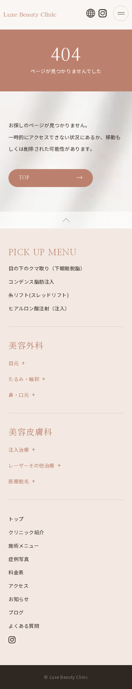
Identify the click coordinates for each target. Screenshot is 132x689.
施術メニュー (23, 545)
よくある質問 (23, 625)
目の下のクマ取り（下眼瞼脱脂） (46, 268)
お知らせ (18, 599)
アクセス (18, 585)
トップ (16, 518)
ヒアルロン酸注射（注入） (39, 308)
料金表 (16, 572)
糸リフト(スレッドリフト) (38, 294)
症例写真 (18, 558)
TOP (24, 177)
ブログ (16, 612)
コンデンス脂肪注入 (31, 281)
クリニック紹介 (26, 532)
